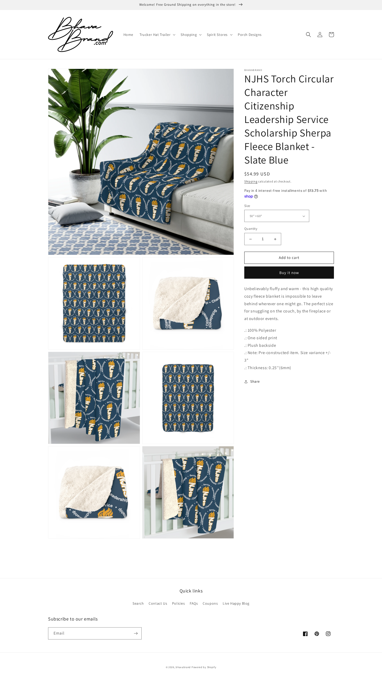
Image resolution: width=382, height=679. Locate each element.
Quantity (250, 229)
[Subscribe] (135, 633)
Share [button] (255, 381)
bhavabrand (183, 667)
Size (247, 206)
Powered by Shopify (204, 667)
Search (138, 603)
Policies (178, 603)
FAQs (194, 603)
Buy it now (289, 272)
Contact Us (158, 603)
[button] (156, 34)
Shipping (251, 181)
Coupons (210, 603)
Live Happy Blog (236, 603)
